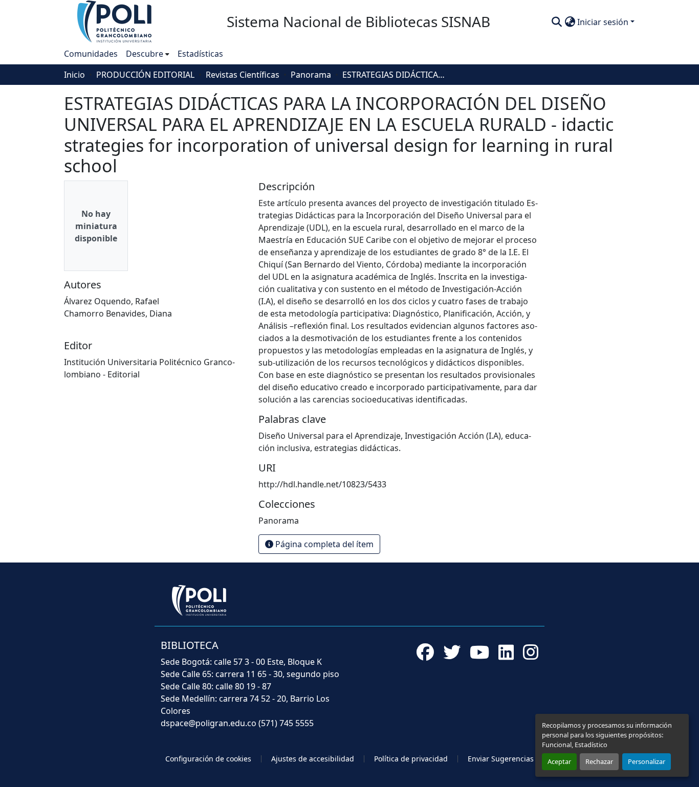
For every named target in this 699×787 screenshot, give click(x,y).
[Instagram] (530, 652)
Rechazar (599, 761)
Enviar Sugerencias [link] (501, 758)
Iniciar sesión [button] (603, 22)
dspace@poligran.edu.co (208, 723)
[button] (115, 21)
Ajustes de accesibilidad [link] (312, 758)
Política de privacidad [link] (411, 758)
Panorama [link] (311, 74)
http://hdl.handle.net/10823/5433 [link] (322, 484)
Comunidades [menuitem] (91, 53)
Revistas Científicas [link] (242, 74)
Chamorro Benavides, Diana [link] (118, 313)
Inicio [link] (74, 74)
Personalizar (646, 761)
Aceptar (559, 761)
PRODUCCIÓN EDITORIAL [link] (145, 74)
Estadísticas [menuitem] (200, 53)
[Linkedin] (506, 652)
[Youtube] (479, 652)
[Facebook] (425, 652)
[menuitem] (147, 53)
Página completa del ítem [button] (323, 544)
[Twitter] (452, 652)
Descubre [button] (144, 53)
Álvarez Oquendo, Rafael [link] (111, 301)
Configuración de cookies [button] (208, 758)
